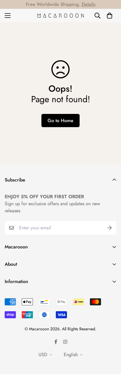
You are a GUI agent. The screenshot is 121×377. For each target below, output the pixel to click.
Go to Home (60, 120)
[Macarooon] (60, 15)
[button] (109, 15)
